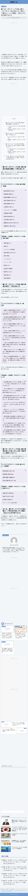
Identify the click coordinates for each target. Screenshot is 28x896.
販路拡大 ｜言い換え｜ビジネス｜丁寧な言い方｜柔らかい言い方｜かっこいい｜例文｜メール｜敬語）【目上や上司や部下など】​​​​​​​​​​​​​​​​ (15, 861)
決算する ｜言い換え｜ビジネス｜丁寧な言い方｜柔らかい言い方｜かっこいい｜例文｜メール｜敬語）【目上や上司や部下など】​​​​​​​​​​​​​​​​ (15, 882)
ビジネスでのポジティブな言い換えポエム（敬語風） (16, 149)
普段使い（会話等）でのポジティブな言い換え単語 (16, 129)
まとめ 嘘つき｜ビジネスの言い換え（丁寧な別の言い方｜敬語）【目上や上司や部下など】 (15, 157)
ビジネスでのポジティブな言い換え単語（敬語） (16, 127)
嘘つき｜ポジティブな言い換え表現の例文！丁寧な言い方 (15, 134)
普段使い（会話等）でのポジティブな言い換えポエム (16, 152)
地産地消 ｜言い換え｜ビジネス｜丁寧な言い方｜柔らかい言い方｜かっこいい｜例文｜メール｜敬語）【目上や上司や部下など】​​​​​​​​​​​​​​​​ (15, 875)
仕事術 (7, 889)
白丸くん (14, 2)
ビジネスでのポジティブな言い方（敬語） (16, 137)
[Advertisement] (14, 38)
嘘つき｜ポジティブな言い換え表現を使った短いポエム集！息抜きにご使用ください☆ (15, 145)
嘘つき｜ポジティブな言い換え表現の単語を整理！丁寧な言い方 (15, 123)
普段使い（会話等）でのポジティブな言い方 (16, 140)
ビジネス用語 (4, 6)
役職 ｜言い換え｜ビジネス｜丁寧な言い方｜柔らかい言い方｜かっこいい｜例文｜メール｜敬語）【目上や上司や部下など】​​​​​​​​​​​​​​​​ (15, 868)
